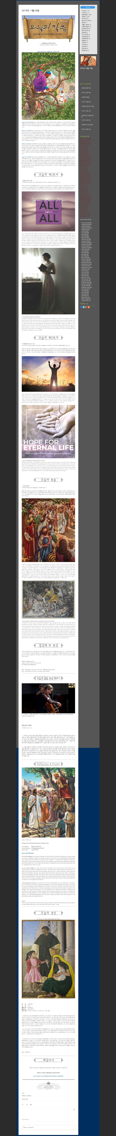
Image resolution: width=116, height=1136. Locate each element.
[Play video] (48, 698)
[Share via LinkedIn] (31, 1104)
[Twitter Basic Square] (84, 307)
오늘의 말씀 (25, 1099)
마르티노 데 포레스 (26, 1095)
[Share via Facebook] (22, 1104)
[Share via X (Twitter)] (27, 1104)
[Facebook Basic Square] (81, 307)
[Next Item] (94, 61)
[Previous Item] (82, 61)
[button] (87, 7)
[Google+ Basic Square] (86, 307)
